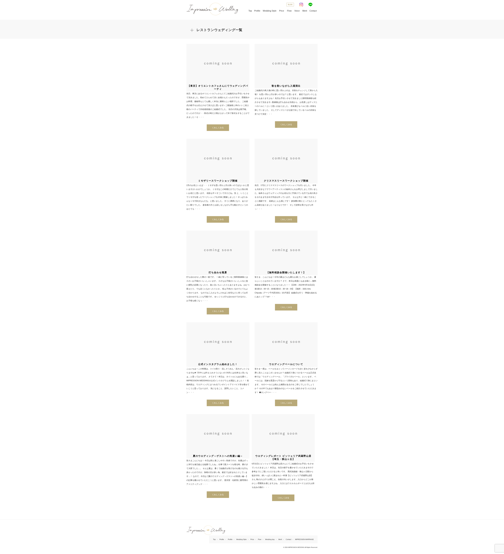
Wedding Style (269, 11)
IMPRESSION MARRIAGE (304, 539)
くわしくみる (218, 127)
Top (250, 11)
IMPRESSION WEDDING (296, 547)
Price (281, 11)
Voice (297, 11)
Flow (289, 11)
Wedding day (270, 539)
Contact (313, 11)
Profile (257, 11)
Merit (304, 11)
